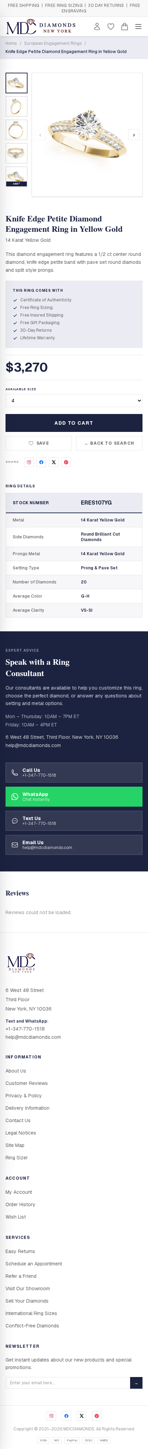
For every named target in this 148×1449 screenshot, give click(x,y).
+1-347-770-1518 (25, 1029)
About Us (16, 1071)
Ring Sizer (17, 1158)
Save (42, 443)
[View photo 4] (17, 153)
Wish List (16, 1217)
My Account (19, 1192)
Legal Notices (21, 1133)
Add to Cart (73, 423)
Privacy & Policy (24, 1096)
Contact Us (18, 1120)
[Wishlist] (111, 26)
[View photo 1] (17, 83)
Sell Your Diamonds (27, 1301)
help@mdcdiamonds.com (33, 745)
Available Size (21, 389)
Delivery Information (28, 1108)
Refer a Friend (21, 1276)
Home (11, 43)
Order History (20, 1204)
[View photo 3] (17, 130)
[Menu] (138, 26)
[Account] (97, 26)
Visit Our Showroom (28, 1288)
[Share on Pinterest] (66, 462)
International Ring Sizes (31, 1313)
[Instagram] (51, 1416)
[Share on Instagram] (29, 462)
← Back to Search (109, 443)
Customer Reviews (27, 1083)
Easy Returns (20, 1251)
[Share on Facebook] (41, 462)
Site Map (15, 1145)
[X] (81, 1416)
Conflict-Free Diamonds (32, 1326)
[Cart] (124, 26)
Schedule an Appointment (34, 1264)
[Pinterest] (97, 1416)
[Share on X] (54, 462)
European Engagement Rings (53, 43)
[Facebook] (66, 1416)
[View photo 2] (17, 106)
